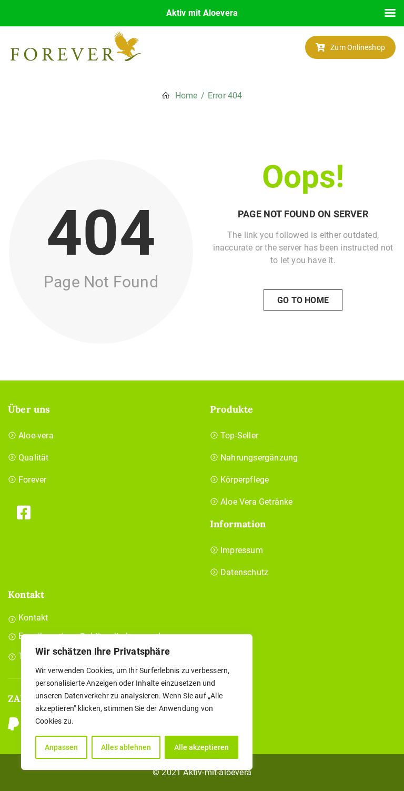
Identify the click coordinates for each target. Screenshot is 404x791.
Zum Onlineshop (357, 47)
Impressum (241, 550)
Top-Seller (239, 435)
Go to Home (303, 300)
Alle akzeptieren (201, 747)
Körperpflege (244, 480)
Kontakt (33, 618)
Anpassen (61, 747)
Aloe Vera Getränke (256, 502)
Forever (32, 480)
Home (186, 96)
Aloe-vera (36, 435)
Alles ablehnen (126, 747)
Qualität (33, 458)
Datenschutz (244, 572)
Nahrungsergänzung (259, 458)
